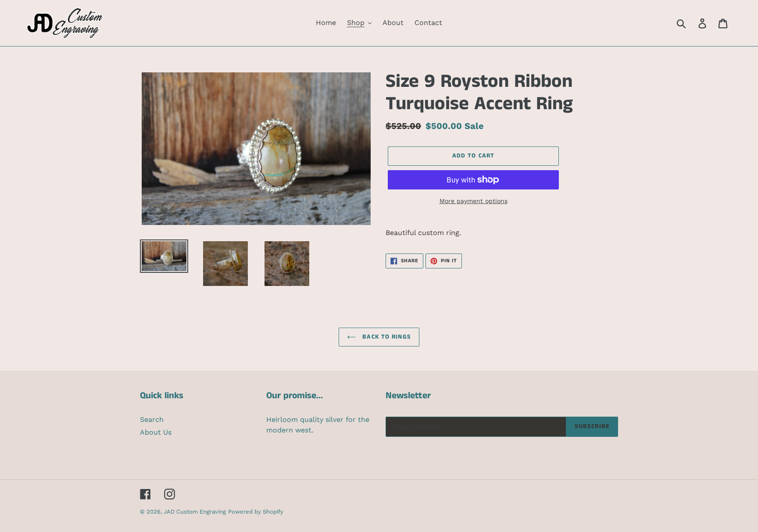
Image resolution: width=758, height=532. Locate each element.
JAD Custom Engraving (195, 511)
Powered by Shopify (255, 511)
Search (152, 419)
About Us (156, 432)
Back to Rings (385, 336)
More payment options (474, 200)
